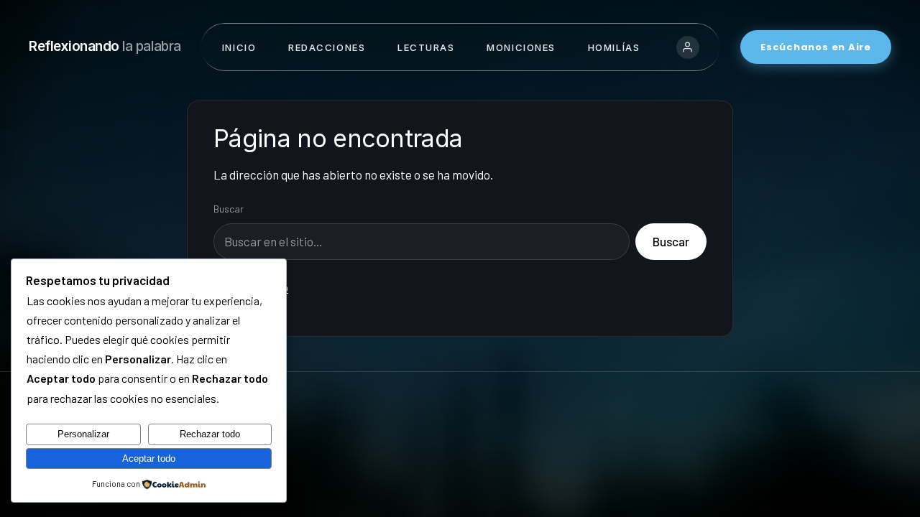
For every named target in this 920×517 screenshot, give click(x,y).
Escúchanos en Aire (815, 47)
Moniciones (521, 47)
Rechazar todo (210, 434)
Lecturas (425, 47)
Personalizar (83, 434)
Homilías (614, 47)
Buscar (228, 208)
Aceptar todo (148, 458)
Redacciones (326, 47)
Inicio (239, 47)
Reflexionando (105, 46)
